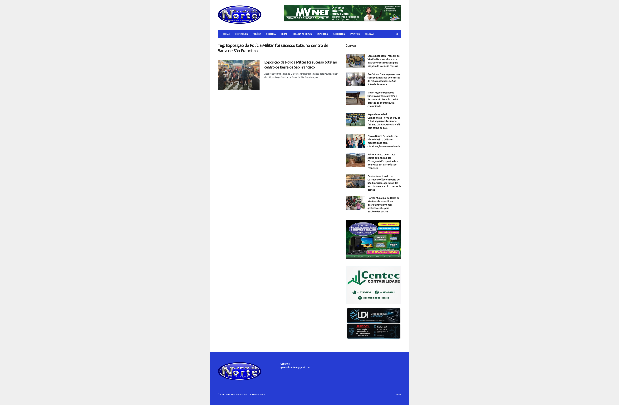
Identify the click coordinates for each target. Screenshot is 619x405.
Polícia (257, 34)
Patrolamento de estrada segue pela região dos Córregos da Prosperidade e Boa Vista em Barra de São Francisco (383, 161)
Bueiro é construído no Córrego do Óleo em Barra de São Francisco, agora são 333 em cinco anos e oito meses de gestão (384, 183)
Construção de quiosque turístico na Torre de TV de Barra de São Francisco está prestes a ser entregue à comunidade (383, 99)
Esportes (322, 34)
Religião (369, 34)
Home (226, 34)
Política (271, 34)
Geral (284, 34)
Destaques (241, 34)
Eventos (355, 34)
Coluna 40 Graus (302, 34)
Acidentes (339, 34)
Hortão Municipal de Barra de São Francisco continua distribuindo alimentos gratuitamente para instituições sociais (383, 205)
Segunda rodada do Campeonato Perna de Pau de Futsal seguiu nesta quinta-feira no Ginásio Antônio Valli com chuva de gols (384, 121)
